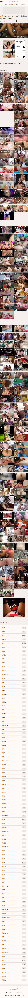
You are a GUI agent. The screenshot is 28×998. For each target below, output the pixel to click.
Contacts (9, 992)
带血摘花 (23, 4)
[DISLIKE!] (4, 21)
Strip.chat (18, 46)
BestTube (14, 1)
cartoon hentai (11, 4)
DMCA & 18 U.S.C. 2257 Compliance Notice (14, 995)
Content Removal (18, 992)
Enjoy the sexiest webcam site (20, 42)
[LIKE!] (1, 21)
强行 (18, 4)
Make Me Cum (19, 50)
